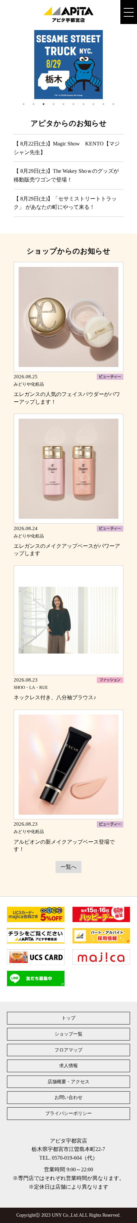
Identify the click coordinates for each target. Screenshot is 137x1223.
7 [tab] (83, 104)
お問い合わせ (68, 1097)
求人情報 (68, 1065)
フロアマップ (68, 1050)
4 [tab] (53, 104)
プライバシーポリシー (68, 1113)
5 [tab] (63, 104)
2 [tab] (33, 104)
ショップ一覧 (68, 1034)
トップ (68, 1018)
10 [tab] (113, 104)
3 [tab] (43, 104)
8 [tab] (93, 104)
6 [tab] (73, 104)
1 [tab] (23, 104)
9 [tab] (103, 104)
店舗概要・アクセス (68, 1081)
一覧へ (68, 867)
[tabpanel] (68, 64)
